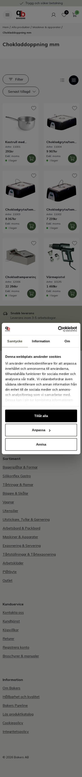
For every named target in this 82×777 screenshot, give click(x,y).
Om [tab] (67, 341)
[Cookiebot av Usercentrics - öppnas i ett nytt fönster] (58, 329)
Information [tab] (41, 341)
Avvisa (41, 444)
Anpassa (38, 430)
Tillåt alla (41, 415)
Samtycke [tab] (14, 341)
